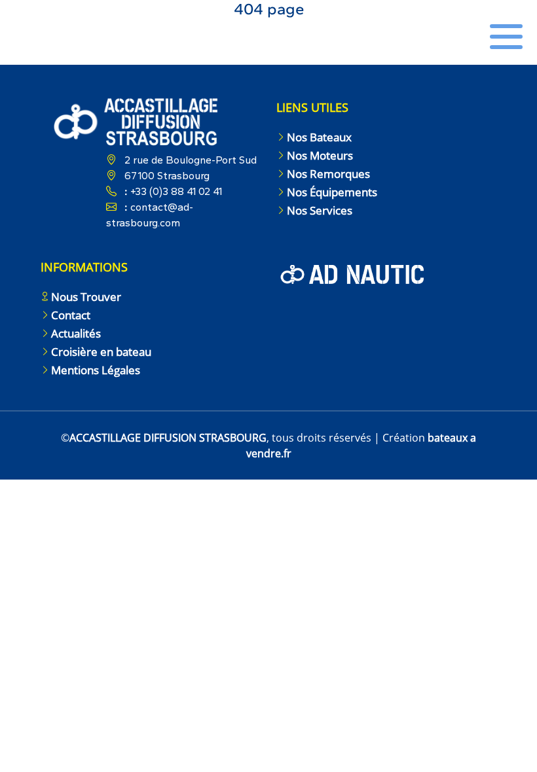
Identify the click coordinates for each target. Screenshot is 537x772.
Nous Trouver (86, 296)
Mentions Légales (95, 370)
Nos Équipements (332, 192)
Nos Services (319, 210)
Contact (70, 315)
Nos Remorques (328, 173)
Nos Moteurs (320, 155)
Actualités (76, 333)
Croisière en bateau (101, 351)
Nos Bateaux (319, 137)
